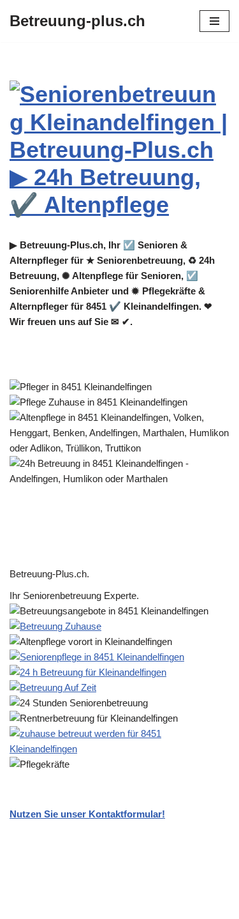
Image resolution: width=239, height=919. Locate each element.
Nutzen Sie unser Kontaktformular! (87, 814)
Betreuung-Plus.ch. (52, 573)
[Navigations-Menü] (214, 21)
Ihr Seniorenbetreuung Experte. (77, 595)
